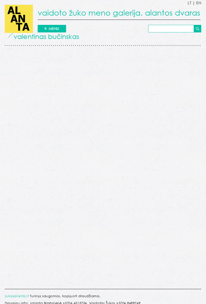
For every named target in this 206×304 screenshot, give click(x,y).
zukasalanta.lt (17, 296)
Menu (54, 28)
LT (189, 2)
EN (198, 2)
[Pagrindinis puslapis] (19, 19)
